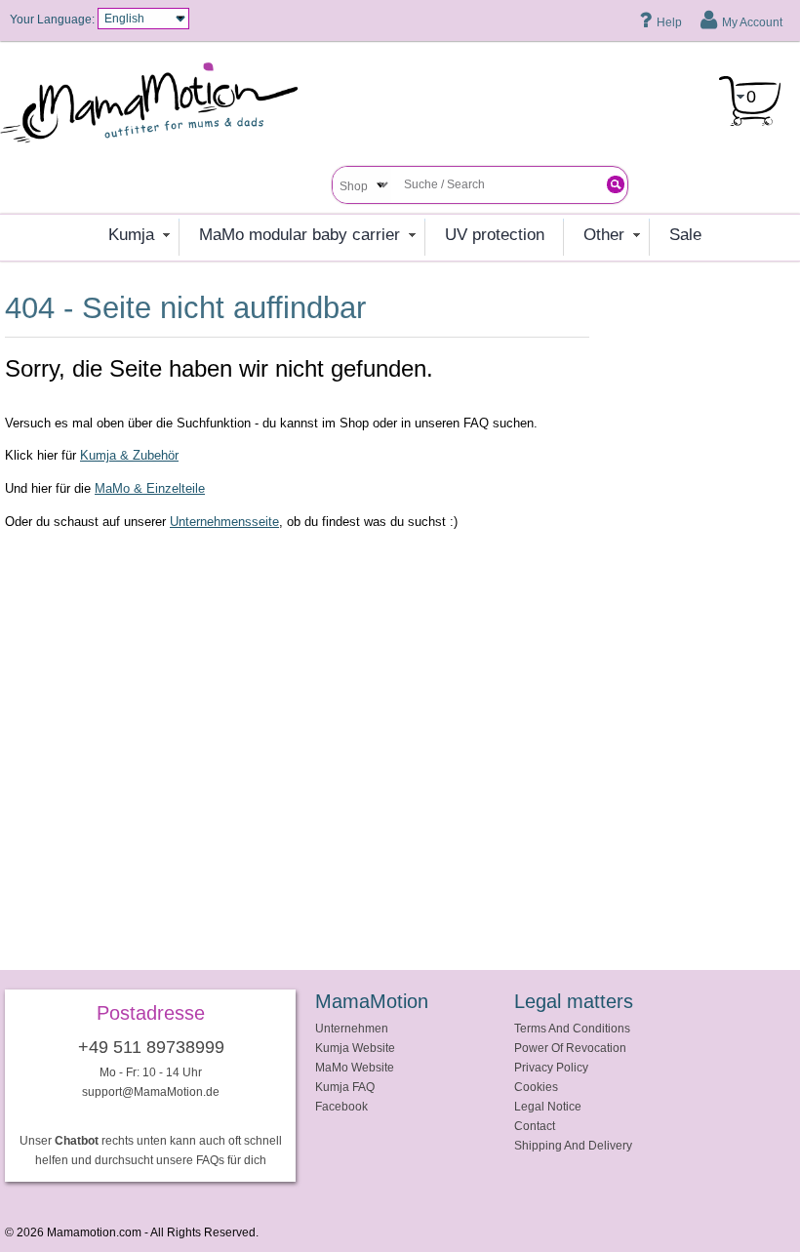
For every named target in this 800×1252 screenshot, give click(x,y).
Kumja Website (355, 1047)
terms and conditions (572, 1028)
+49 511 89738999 (151, 1047)
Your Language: (52, 19)
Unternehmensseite (224, 521)
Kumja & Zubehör (129, 455)
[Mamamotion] (166, 109)
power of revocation (570, 1047)
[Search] (615, 184)
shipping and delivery (573, 1145)
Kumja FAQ (345, 1086)
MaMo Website (354, 1067)
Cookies (536, 1086)
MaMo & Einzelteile (150, 488)
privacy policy (551, 1067)
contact (534, 1125)
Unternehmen (351, 1028)
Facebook (341, 1106)
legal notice (547, 1106)
